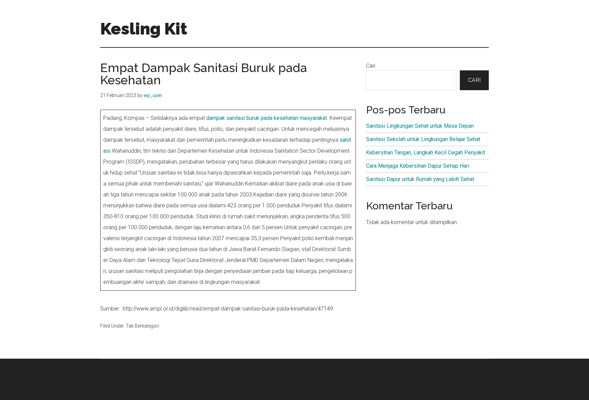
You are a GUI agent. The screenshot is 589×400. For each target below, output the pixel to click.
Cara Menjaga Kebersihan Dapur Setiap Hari (417, 166)
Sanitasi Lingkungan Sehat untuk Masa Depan (420, 126)
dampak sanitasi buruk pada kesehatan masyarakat (266, 118)
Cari (370, 66)
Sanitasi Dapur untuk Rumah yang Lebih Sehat (420, 179)
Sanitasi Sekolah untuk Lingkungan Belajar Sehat (423, 139)
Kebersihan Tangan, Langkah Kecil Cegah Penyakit (425, 152)
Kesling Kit (143, 28)
